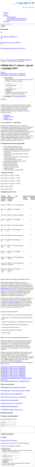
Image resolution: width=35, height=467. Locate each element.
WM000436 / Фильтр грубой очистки (9, 406)
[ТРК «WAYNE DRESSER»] (3, 35)
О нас (5, 14)
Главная (6, 12)
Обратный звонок (5, 448)
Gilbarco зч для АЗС (15, 446)
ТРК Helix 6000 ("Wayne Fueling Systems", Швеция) (13, 387)
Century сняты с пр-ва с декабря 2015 (10, 400)
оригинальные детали (7, 288)
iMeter (21, 291)
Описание (7, 115)
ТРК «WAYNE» (11, 17)
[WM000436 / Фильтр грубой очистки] (11, 409)
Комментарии (8, 119)
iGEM (16, 286)
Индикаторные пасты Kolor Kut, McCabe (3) (13, 48)
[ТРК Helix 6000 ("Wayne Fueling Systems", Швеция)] (15, 390)
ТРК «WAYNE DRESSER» (23, 59)
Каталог (6, 15)
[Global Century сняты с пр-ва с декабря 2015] (13, 397)
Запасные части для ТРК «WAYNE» (17, 18)
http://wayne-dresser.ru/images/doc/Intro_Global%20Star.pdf (16, 378)
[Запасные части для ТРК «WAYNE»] (3, 41)
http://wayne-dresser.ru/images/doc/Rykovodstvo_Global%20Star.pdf (15, 380)
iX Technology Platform (13, 302)
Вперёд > (3, 72)
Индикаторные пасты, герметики (16, 20)
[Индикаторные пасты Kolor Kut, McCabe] (3, 47)
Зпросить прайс (8, 78)
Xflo (10, 299)
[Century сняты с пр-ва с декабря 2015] (11, 403)
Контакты (6, 21)
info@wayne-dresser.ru (28, 7)
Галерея (6, 118)
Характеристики (8, 116)
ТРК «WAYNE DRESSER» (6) (9, 36)
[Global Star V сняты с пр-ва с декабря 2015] (13, 73)
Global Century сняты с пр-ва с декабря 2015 (11, 393)
